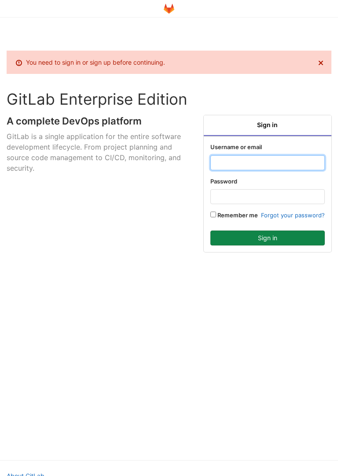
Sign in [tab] (267, 124)
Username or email (236, 146)
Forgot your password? (293, 215)
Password (223, 181)
